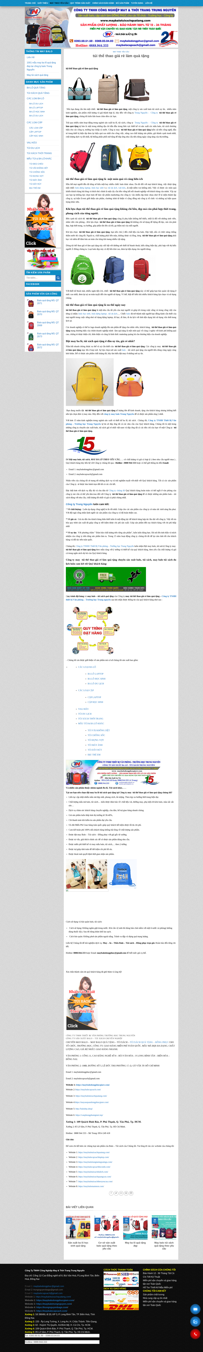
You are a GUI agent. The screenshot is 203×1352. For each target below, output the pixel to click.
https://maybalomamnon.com (90, 1186)
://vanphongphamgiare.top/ (91, 1115)
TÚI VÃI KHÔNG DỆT (38, 168)
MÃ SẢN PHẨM (122, 3)
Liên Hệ (149, 3)
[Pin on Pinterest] (126, 1193)
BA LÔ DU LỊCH (36, 104)
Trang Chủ (30, 3)
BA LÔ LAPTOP (36, 108)
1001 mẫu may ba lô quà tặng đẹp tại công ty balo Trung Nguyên (41, 66)
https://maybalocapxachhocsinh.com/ (94, 1167)
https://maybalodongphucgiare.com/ (93, 1085)
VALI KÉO (32, 142)
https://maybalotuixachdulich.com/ (93, 1172)
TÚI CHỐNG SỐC (37, 172)
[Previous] (65, 1236)
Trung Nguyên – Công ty (146, 113)
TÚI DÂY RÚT (35, 184)
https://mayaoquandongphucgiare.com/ (92, 1102)
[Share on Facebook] (111, 1193)
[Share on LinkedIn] (131, 1193)
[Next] (177, 1236)
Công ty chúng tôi (117, 490)
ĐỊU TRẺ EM (34, 188)
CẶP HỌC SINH (36, 136)
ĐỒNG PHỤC (161, 1042)
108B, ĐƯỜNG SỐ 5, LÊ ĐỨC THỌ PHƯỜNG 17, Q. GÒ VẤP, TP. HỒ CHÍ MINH (121, 1065)
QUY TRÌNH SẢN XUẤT (80, 3)
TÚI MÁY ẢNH (35, 180)
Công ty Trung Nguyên (79, 504)
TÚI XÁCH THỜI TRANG (39, 153)
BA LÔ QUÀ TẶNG (36, 88)
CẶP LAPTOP (35, 132)
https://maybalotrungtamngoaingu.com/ (95, 1162)
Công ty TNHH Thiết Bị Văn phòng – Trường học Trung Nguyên (105, 546)
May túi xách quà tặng (37, 75)
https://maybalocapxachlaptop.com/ (93, 1157)
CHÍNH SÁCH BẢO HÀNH (103, 3)
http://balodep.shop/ (84, 1109)
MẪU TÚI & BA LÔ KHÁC (39, 158)
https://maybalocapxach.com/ (88, 1089)
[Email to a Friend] (121, 1193)
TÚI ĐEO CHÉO (36, 164)
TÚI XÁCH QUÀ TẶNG (38, 93)
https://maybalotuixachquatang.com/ (91, 1096)
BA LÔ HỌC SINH (37, 112)
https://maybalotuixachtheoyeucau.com (95, 1181)
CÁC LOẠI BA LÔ (35, 98)
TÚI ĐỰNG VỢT (36, 176)
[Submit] (58, 277)
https (78, 1115)
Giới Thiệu (43, 3)
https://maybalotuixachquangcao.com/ (94, 1176)
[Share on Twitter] (116, 1193)
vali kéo (121, 188)
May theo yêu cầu (59, 3)
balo (128, 313)
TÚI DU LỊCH (33, 148)
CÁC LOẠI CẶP (34, 122)
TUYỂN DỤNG (137, 3)
